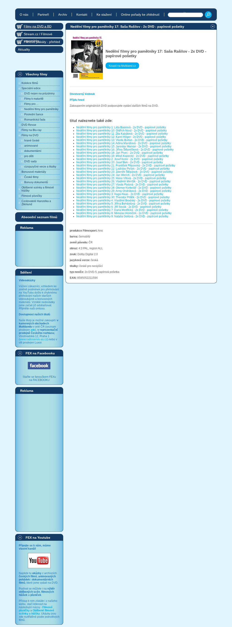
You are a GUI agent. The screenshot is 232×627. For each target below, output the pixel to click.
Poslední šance (33, 114)
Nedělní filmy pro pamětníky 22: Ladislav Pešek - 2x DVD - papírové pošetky (123, 168)
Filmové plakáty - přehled (42, 42)
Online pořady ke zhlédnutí (140, 14)
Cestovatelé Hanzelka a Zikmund (36, 203)
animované (31, 145)
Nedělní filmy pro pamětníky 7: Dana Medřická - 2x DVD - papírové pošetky (122, 210)
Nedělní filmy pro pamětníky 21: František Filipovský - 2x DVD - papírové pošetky (125, 165)
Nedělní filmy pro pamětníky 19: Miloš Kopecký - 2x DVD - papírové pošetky (122, 156)
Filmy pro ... (31, 104)
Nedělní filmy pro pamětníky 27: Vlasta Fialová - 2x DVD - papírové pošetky (122, 184)
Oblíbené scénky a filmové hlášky (38, 189)
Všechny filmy (36, 74)
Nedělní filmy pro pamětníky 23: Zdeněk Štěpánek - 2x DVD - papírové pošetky (124, 171)
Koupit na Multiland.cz (122, 65)
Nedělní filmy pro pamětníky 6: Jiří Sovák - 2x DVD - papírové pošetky (118, 206)
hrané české (31, 140)
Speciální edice (31, 88)
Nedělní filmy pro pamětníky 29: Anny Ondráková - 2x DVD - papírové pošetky (123, 191)
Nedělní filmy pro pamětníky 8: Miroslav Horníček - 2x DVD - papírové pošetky (124, 213)
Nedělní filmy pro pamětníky (41, 109)
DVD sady (30, 161)
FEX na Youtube (38, 537)
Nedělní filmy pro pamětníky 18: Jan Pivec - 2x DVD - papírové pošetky (119, 152)
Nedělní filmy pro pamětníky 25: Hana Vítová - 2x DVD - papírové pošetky (121, 178)
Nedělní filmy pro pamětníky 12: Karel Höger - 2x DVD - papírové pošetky (121, 136)
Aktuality (24, 49)
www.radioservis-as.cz (33, 339)
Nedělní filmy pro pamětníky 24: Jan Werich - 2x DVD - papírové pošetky (120, 175)
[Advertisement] (39, 248)
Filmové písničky (32, 195)
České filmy (31, 177)
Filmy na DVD (30, 135)
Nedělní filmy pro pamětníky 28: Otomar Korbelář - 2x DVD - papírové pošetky (123, 187)
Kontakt (81, 14)
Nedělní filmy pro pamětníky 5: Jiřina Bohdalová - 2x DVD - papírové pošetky (123, 203)
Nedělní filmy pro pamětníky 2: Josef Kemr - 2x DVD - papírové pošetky (119, 159)
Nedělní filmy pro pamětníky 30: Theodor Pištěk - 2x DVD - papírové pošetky (122, 197)
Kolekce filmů (30, 83)
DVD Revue (29, 124)
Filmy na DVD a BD (37, 26)
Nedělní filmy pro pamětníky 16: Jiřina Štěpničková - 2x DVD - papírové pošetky (125, 149)
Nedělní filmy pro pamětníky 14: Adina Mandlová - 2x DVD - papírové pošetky (123, 143)
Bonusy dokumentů (36, 182)
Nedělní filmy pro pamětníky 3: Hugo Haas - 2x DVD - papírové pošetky (119, 194)
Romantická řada (34, 119)
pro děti (29, 156)
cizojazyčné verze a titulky (40, 166)
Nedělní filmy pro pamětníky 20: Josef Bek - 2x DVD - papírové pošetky (119, 162)
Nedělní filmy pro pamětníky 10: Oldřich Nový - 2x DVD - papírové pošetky (121, 130)
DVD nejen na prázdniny (39, 93)
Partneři (43, 14)
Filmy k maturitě (34, 98)
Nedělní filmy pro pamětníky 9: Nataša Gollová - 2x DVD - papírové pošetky (122, 216)
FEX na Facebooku (40, 353)
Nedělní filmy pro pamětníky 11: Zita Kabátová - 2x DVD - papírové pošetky (122, 133)
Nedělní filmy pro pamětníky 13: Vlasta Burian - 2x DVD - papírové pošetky (121, 140)
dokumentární (32, 151)
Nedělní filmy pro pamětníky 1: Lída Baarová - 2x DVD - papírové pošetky (121, 127)
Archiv (62, 14)
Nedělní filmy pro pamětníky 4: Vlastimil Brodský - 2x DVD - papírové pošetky (123, 200)
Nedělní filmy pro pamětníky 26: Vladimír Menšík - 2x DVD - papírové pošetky (123, 181)
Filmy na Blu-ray (31, 130)
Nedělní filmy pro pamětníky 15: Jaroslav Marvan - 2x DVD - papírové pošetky (123, 146)
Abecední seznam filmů (39, 217)
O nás (24, 14)
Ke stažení (104, 14)
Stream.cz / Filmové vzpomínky (38, 34)
